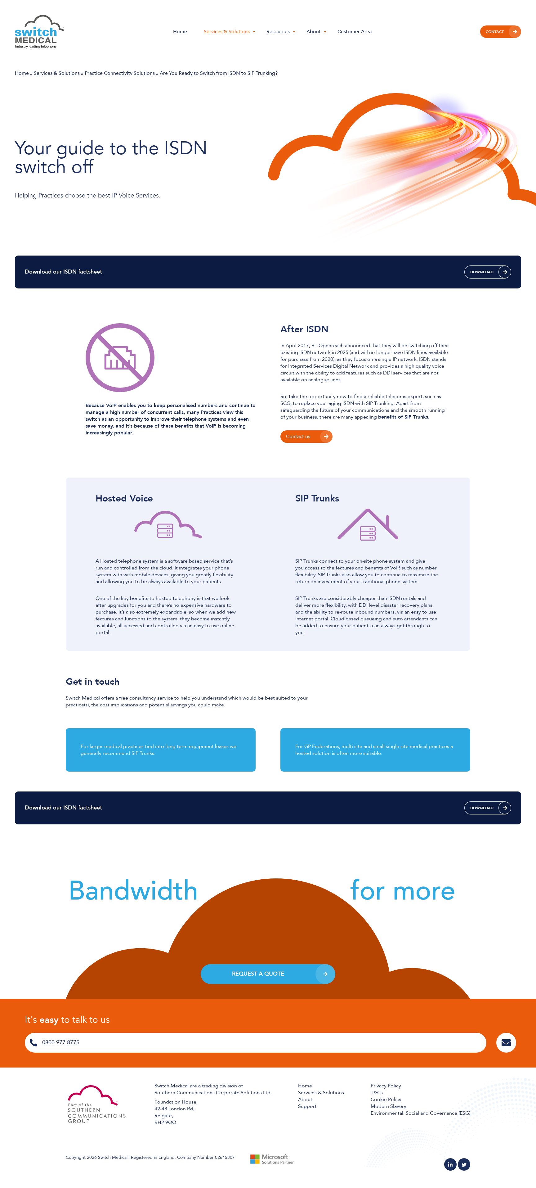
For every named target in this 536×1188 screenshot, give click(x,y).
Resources (278, 31)
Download (482, 272)
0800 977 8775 (60, 1042)
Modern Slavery (388, 1106)
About (313, 31)
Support (307, 1106)
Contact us (298, 436)
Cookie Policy (386, 1099)
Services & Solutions (227, 31)
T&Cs (377, 1092)
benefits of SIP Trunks (403, 417)
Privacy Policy (386, 1085)
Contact (495, 31)
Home (180, 31)
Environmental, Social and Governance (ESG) (420, 1113)
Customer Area (354, 31)
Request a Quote (258, 974)
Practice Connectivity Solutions (120, 73)
